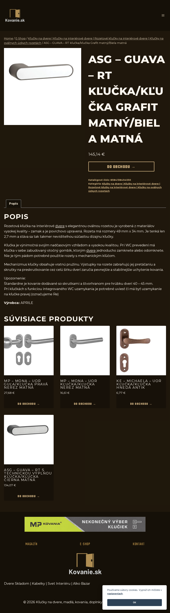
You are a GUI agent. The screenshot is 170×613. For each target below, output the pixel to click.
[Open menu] (163, 15)
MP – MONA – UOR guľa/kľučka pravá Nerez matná (26, 384)
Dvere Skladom (16, 584)
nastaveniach (115, 593)
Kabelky (38, 584)
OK (134, 602)
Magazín (31, 544)
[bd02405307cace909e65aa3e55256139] (42, 86)
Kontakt (139, 544)
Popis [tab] (13, 203)
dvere (60, 226)
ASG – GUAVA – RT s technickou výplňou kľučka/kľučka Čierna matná (28, 475)
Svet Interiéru (59, 584)
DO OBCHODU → (121, 167)
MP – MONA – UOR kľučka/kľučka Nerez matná (78, 384)
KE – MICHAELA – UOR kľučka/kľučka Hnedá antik (139, 384)
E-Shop (85, 544)
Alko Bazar (81, 584)
